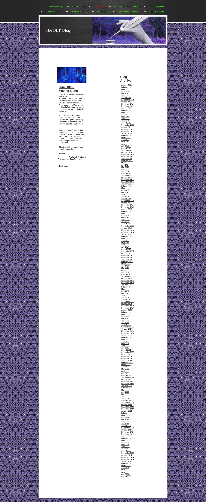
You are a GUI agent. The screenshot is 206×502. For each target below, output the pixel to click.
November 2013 (127, 154)
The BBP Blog (99, 7)
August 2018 (126, 274)
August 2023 (126, 400)
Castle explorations (156, 7)
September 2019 (127, 302)
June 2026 (125, 472)
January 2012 (126, 108)
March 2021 (125, 340)
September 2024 (127, 428)
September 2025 (127, 453)
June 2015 (125, 194)
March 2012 (125, 112)
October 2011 (126, 102)
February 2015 (127, 186)
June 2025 (125, 447)
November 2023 (127, 407)
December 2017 (127, 257)
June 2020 (125, 321)
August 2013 (126, 148)
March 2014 (125, 163)
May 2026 (125, 470)
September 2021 (127, 352)
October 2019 (126, 304)
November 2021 (127, 356)
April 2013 (125, 140)
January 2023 (126, 386)
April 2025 (125, 443)
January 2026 (126, 461)
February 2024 (127, 413)
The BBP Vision (78, 7)
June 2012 (125, 119)
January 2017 (126, 234)
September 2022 (127, 377)
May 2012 (125, 117)
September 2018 (127, 276)
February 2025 (127, 438)
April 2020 (125, 316)
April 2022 (125, 367)
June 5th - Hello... (70, 159)
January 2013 (126, 133)
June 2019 (125, 295)
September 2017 (127, 251)
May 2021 (125, 344)
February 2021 (127, 337)
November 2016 (127, 230)
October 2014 (126, 178)
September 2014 (127, 175)
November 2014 (127, 180)
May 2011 (125, 93)
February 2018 (127, 262)
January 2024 (126, 411)
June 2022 (125, 371)
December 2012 (127, 131)
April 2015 (125, 190)
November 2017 (127, 255)
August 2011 (126, 98)
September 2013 (127, 150)
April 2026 (125, 468)
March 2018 (125, 264)
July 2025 (125, 449)
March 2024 (125, 415)
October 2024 (126, 430)
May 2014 (125, 167)
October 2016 (126, 228)
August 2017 (126, 249)
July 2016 (125, 222)
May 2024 (125, 419)
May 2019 (125, 293)
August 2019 (126, 300)
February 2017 (127, 236)
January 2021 (126, 335)
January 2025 (126, 436)
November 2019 (127, 306)
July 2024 (125, 424)
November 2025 (127, 457)
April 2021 (125, 342)
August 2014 (126, 173)
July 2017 (125, 247)
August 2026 (126, 476)
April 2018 (125, 266)
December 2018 (127, 283)
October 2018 (126, 279)
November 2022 (127, 382)
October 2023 (126, 405)
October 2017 (126, 253)
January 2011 (126, 85)
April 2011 (125, 91)
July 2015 (125, 197)
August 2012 (126, 123)
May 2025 (125, 445)
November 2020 (127, 331)
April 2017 (125, 241)
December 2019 (127, 308)
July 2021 (125, 348)
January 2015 (126, 184)
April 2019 (125, 291)
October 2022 (126, 379)
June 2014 (125, 169)
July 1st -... (77, 157)
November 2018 (127, 281)
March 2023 (125, 390)
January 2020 (126, 310)
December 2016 (127, 232)
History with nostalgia (79, 12)
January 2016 (126, 209)
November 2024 (127, 432)
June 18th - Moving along (68, 89)
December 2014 (127, 182)
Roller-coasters (103, 12)
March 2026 (125, 466)
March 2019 (125, 289)
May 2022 (125, 369)
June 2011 (125, 96)
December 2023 (127, 409)
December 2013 (127, 157)
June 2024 (125, 422)
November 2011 (127, 104)
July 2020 (125, 323)
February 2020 (127, 312)
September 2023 (127, 403)
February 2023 (127, 388)
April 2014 (125, 165)
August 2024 (126, 426)
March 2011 (125, 89)
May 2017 (125, 243)
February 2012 (127, 110)
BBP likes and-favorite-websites (127, 7)
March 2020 (125, 314)
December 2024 (127, 434)
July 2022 (125, 373)
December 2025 (127, 459)
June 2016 (125, 220)
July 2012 (125, 121)
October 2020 (126, 329)
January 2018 (126, 260)
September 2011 (127, 100)
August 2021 (126, 350)
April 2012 (125, 115)
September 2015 (127, 201)
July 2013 (125, 146)
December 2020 (127, 333)
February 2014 (127, 161)
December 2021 (127, 358)
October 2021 (126, 354)
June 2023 (125, 396)
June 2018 (125, 270)
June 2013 (125, 144)
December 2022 (127, 384)
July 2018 (125, 272)
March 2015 (125, 188)
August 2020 (126, 325)
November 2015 (127, 205)
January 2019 (126, 285)
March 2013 (125, 138)
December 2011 (127, 106)
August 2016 (126, 224)
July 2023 (125, 398)
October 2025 (126, 455)
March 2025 (125, 440)
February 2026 (127, 464)
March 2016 (125, 213)
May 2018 (125, 268)
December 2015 (127, 207)
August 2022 (126, 375)
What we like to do (156, 12)
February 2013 (127, 136)
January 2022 (126, 361)
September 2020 (127, 327)
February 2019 (127, 287)
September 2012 (127, 125)
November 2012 (127, 129)
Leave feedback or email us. (129, 12)
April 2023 (125, 392)
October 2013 (126, 152)
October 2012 (126, 127)
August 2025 (126, 451)
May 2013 (125, 142)
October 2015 (126, 203)
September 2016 (127, 226)
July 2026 (125, 474)
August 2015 (126, 199)
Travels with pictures (54, 12)
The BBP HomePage (54, 7)
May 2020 (125, 318)
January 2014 (126, 159)
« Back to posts (63, 166)
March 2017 (125, 239)
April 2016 (125, 215)
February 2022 (127, 363)
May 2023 (125, 394)
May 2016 (125, 218)
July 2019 (125, 297)
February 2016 (127, 211)
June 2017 (125, 245)
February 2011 (126, 87)
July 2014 (125, 171)
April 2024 (125, 417)
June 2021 (125, 346)
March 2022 (125, 365)
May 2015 (125, 192)
